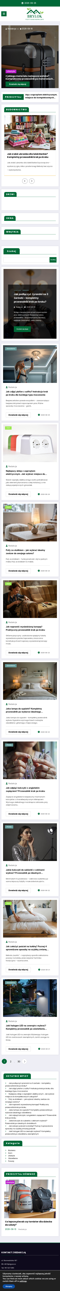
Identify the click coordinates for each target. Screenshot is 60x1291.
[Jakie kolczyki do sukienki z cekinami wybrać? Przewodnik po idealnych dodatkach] (30, 842)
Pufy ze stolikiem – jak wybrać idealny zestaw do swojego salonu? (25, 552)
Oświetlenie (17, 290)
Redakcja (11, 28)
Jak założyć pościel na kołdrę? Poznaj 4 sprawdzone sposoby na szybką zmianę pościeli (26, 948)
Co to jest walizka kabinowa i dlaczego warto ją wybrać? (26, 1223)
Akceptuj (8, 1286)
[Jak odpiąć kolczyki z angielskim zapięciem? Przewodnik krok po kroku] (30, 760)
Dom (8, 428)
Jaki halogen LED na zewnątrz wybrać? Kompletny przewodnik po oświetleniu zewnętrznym (26, 1027)
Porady (9, 745)
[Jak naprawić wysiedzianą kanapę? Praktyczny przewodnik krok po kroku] (30, 599)
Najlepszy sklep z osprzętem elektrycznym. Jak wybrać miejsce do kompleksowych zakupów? (25, 473)
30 (19, 1061)
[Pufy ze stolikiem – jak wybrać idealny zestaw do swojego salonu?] (30, 522)
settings (23, 1281)
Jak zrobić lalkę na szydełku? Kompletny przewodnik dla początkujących (28, 77)
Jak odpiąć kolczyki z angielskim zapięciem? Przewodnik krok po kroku (25, 789)
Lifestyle (11, 71)
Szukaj (11, 251)
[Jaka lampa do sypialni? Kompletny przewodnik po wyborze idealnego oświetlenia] (30, 681)
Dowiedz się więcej (17, 84)
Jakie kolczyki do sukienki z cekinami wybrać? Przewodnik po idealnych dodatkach (25, 872)
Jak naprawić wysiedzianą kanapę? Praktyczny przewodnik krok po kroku (25, 628)
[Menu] (4, 13)
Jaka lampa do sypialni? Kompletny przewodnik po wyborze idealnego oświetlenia (24, 710)
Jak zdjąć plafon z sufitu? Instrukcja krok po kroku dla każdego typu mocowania (27, 393)
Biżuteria (11, 1150)
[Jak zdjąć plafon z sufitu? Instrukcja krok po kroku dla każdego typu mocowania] (30, 364)
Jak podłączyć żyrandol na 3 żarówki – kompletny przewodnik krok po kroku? (31, 298)
